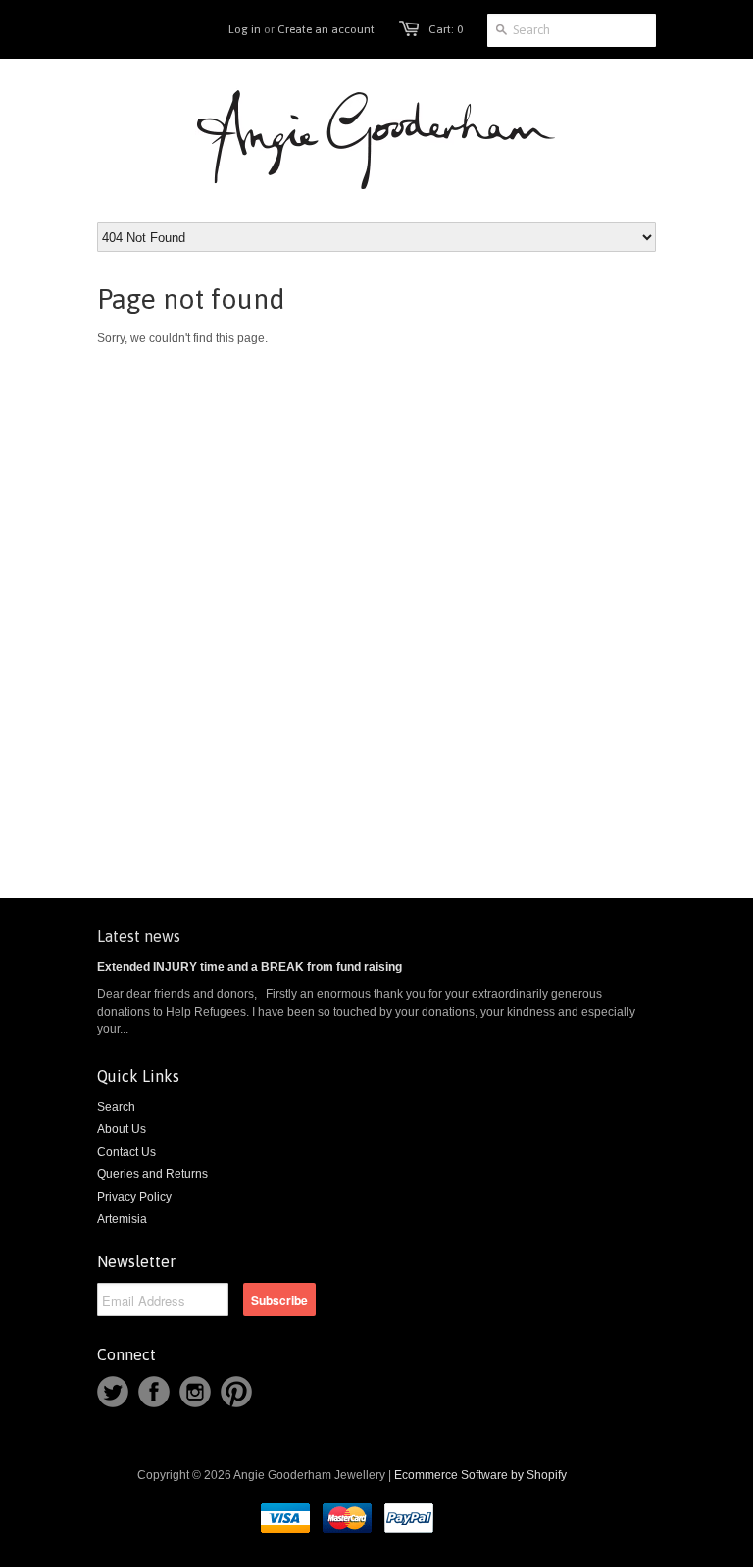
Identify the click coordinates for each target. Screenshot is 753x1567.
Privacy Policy (134, 1197)
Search (116, 1107)
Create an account (326, 29)
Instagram (195, 1391)
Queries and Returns (152, 1174)
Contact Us (126, 1152)
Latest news (138, 936)
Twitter (112, 1391)
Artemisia (122, 1219)
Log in (244, 29)
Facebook (154, 1391)
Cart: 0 (445, 29)
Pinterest (236, 1391)
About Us (121, 1129)
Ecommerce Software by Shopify (480, 1475)
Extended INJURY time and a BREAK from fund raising (249, 966)
